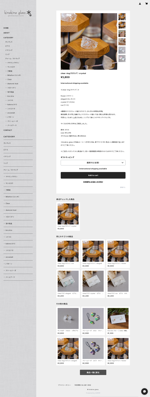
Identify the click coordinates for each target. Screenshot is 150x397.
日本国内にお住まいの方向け (93, 182)
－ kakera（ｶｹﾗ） (11, 104)
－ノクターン (9, 117)
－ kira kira (9, 96)
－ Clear (8, 79)
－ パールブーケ (11, 125)
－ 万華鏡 (8, 71)
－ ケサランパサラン (12, 63)
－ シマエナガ (10, 109)
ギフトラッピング (67, 157)
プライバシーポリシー (64, 385)
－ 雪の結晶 (9, 92)
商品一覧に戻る (93, 372)
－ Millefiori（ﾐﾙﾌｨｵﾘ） (13, 75)
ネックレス (9, 42)
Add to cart (93, 175)
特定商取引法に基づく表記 (83, 385)
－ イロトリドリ (10, 88)
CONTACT (8, 130)
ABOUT (7, 33)
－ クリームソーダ (11, 121)
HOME (6, 28)
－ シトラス (9, 100)
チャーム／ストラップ (12, 58)
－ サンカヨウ (10, 67)
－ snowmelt (10, 113)
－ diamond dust (11, 84)
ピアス (7, 46)
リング (7, 54)
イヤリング (8, 50)
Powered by (90, 393)
